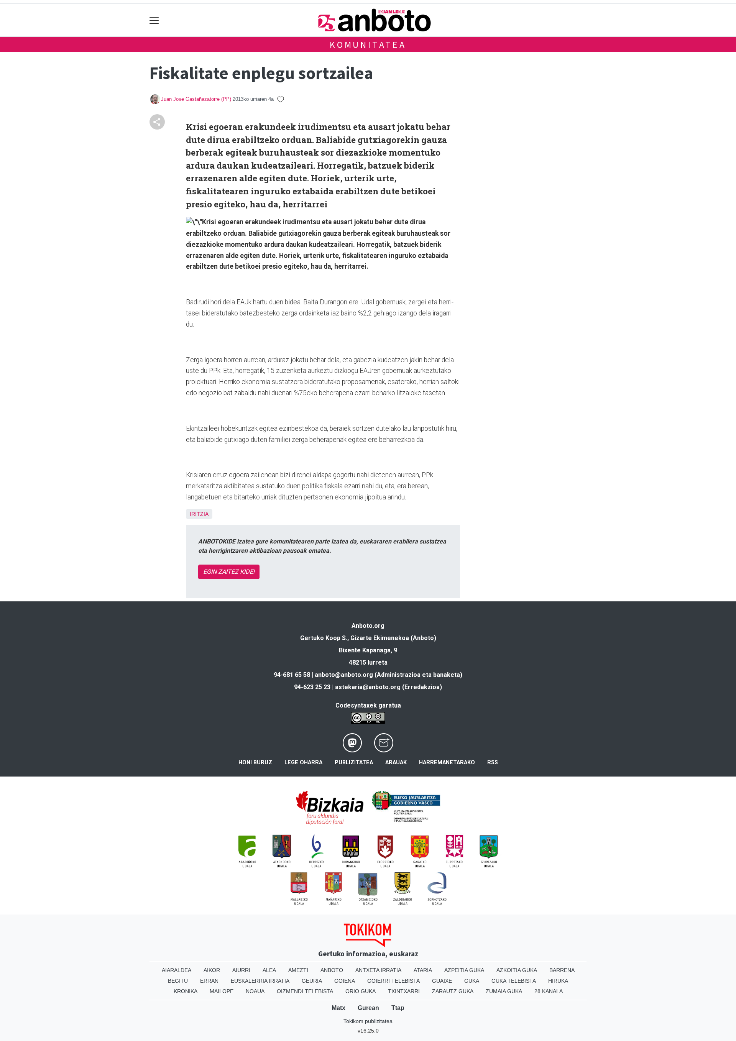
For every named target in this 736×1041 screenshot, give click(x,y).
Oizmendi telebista (305, 991)
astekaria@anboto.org (368, 687)
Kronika (185, 991)
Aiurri (241, 970)
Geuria (312, 981)
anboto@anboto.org (344, 674)
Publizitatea (354, 762)
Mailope (221, 991)
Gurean (368, 1008)
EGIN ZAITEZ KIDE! (229, 571)
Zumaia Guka (504, 991)
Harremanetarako (447, 762)
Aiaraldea (176, 970)
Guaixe (442, 981)
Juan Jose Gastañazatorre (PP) (196, 99)
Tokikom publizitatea (368, 1021)
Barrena (562, 970)
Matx (338, 1008)
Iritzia (199, 514)
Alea (269, 970)
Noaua (255, 991)
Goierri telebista (393, 981)
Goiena (344, 981)
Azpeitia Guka (464, 970)
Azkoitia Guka (516, 970)
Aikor (212, 970)
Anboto (331, 970)
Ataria (423, 970)
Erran (209, 981)
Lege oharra (303, 762)
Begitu (178, 981)
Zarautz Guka (452, 991)
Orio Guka (360, 991)
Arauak (396, 762)
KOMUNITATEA (368, 45)
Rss (492, 762)
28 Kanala (548, 991)
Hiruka (558, 981)
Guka (471, 981)
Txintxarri (404, 991)
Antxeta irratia (378, 970)
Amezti (298, 970)
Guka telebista (513, 981)
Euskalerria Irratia (260, 981)
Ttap (397, 1008)
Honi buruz (255, 762)
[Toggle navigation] (154, 20)
